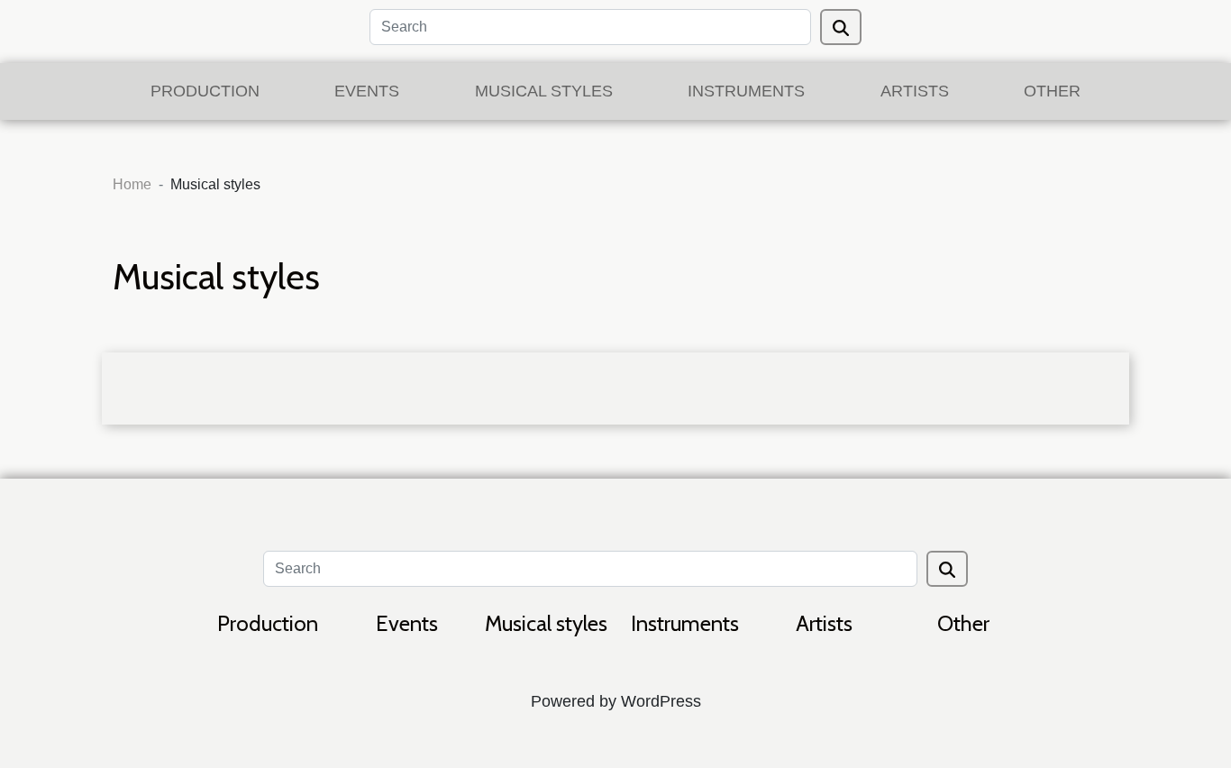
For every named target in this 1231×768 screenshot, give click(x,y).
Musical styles (544, 91)
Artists (914, 91)
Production (205, 91)
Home (132, 184)
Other (1052, 91)
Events (366, 91)
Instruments (746, 91)
